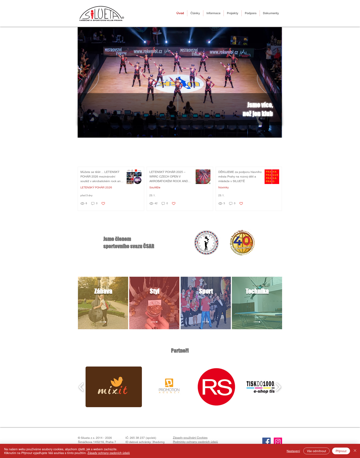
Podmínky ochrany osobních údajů (195, 441)
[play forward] (278, 386)
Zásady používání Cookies (190, 437)
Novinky (223, 187)
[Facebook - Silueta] (266, 442)
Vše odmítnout (316, 451)
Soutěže (154, 187)
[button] (213, 13)
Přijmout (341, 451)
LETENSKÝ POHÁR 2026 (96, 187)
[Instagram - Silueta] (278, 442)
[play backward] (81, 386)
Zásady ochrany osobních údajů (109, 453)
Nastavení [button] (293, 451)
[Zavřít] (355, 451)
